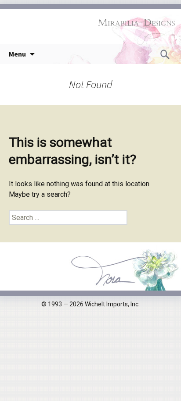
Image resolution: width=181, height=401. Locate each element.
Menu (17, 54)
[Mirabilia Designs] (90, 22)
